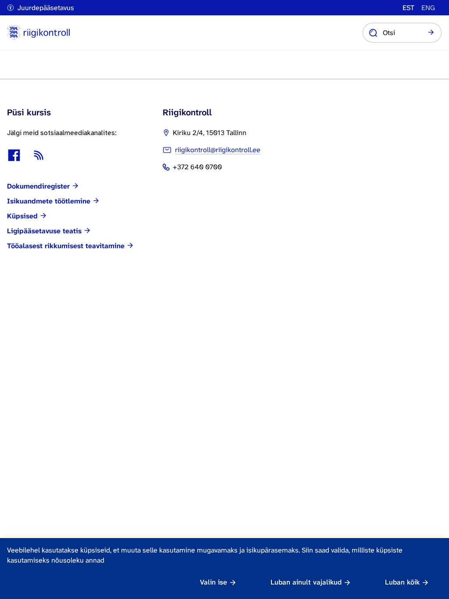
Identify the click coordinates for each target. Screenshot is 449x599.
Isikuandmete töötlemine (48, 201)
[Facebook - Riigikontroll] (14, 155)
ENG (428, 8)
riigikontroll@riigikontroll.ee (217, 149)
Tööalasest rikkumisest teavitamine (66, 246)
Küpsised (22, 216)
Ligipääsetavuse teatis (44, 231)
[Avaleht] (38, 32)
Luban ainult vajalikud (306, 582)
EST (408, 8)
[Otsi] (431, 33)
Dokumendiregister (38, 186)
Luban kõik (402, 582)
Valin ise (213, 582)
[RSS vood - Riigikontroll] (39, 155)
